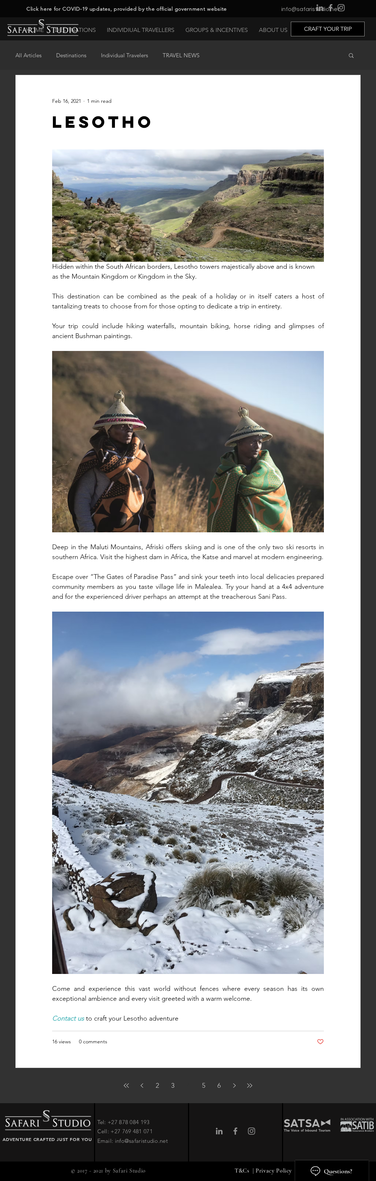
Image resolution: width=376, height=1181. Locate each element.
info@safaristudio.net (310, 9)
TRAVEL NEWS (181, 55)
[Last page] (249, 1085)
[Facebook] (330, 7)
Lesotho (103, 121)
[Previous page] (141, 1085)
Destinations (71, 55)
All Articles (28, 55)
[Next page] (234, 1085)
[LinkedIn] (320, 7)
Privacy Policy (274, 1170)
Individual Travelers (124, 55)
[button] (351, 56)
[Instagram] (341, 7)
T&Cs (243, 1170)
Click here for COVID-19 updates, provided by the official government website (126, 9)
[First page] (126, 1085)
